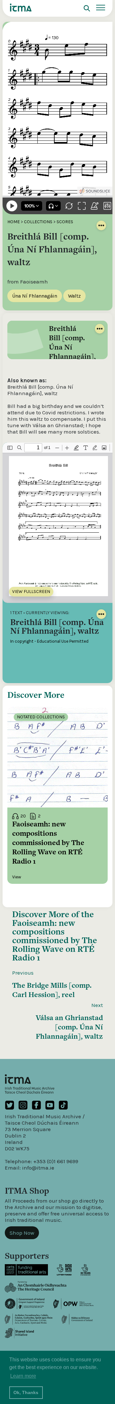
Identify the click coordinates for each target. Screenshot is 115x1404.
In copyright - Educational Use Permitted (49, 641)
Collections (38, 221)
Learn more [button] (23, 1376)
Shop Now (22, 1233)
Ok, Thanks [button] (25, 1392)
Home (13, 221)
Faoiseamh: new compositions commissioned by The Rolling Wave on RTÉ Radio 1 (54, 940)
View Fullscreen (31, 591)
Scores (65, 221)
